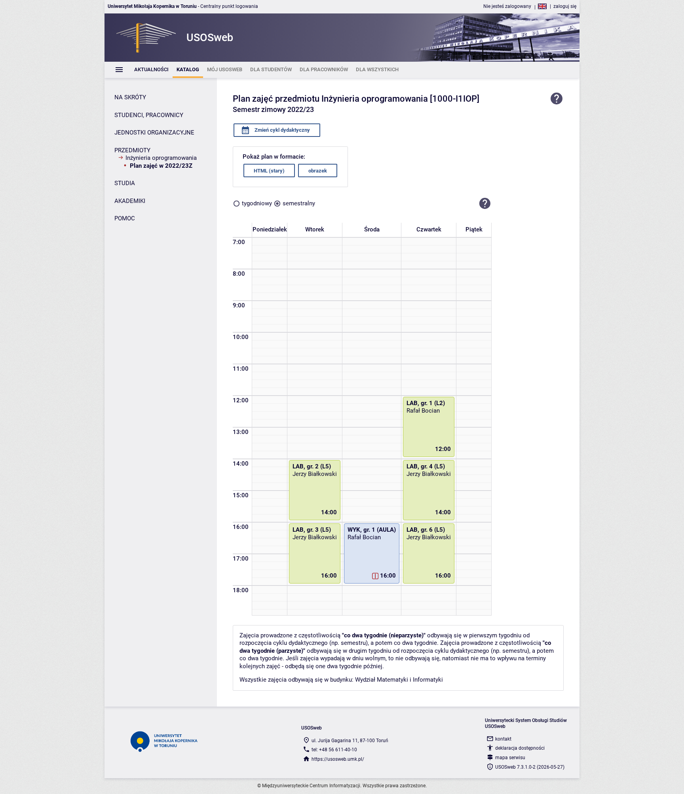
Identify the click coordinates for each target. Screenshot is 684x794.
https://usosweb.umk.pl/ (338, 759)
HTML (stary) (269, 171)
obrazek (317, 171)
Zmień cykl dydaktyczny (281, 130)
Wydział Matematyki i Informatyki (399, 679)
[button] (485, 203)
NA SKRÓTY (130, 97)
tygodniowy (257, 203)
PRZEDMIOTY (132, 150)
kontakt (503, 739)
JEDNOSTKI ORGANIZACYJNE (154, 132)
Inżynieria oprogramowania (161, 157)
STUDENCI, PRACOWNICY (148, 115)
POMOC (124, 218)
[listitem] (151, 70)
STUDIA (124, 183)
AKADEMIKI (129, 201)
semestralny (299, 203)
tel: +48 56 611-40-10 (334, 749)
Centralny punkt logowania (229, 6)
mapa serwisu (510, 757)
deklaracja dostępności (520, 748)
